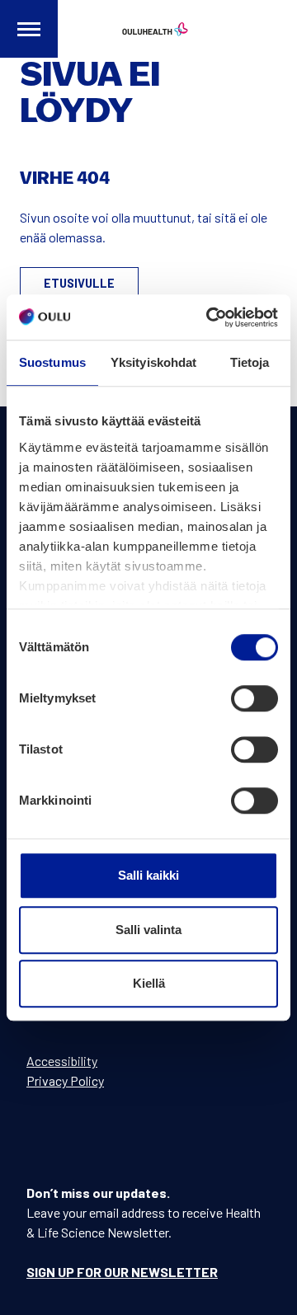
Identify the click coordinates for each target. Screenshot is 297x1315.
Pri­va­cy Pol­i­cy (65, 1080)
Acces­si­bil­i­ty (61, 1060)
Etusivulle (79, 283)
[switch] (254, 698)
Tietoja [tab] (250, 362)
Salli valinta (149, 930)
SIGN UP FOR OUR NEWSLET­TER (122, 1272)
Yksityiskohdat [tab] (153, 362)
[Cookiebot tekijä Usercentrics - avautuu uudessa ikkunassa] (209, 317)
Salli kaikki (148, 875)
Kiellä (149, 983)
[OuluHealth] (148, 28)
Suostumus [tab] (52, 362)
